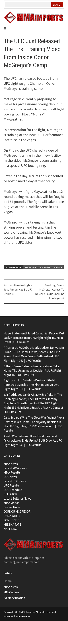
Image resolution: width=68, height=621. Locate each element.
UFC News (45, 267)
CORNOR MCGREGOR (17, 511)
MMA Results (12, 472)
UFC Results (12, 485)
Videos (58, 267)
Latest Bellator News (17, 498)
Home (8, 581)
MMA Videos (11, 503)
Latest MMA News (15, 468)
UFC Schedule (13, 490)
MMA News (30, 267)
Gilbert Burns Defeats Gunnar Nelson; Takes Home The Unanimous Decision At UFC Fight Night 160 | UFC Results (32, 370)
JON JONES (11, 520)
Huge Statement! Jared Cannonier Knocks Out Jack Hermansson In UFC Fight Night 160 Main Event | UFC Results (34, 337)
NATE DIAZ (11, 529)
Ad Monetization (14, 598)
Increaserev (23, 616)
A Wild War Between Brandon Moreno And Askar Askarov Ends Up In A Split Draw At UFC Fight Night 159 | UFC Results (33, 440)
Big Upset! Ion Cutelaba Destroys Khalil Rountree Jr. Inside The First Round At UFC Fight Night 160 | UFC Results (31, 384)
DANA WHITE (12, 516)
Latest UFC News (15, 481)
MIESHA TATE (12, 525)
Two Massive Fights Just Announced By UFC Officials (18, 289)
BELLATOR (10, 494)
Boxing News (12, 507)
